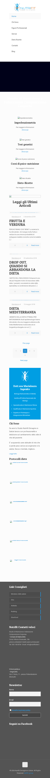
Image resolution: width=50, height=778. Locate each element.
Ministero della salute (18, 594)
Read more (35, 245)
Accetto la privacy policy (21, 710)
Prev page (26, 343)
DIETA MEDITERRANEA (22, 310)
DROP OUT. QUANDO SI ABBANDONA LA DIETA (22, 267)
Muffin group (28, 773)
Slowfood (14, 617)
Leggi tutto (13, 454)
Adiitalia (14, 606)
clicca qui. (25, 152)
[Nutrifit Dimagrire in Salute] (25, 7)
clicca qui (25, 130)
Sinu (12, 600)
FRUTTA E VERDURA (17, 223)
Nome (11, 690)
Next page (23, 360)
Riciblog (14, 611)
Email (11, 700)
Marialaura (15, 217)
